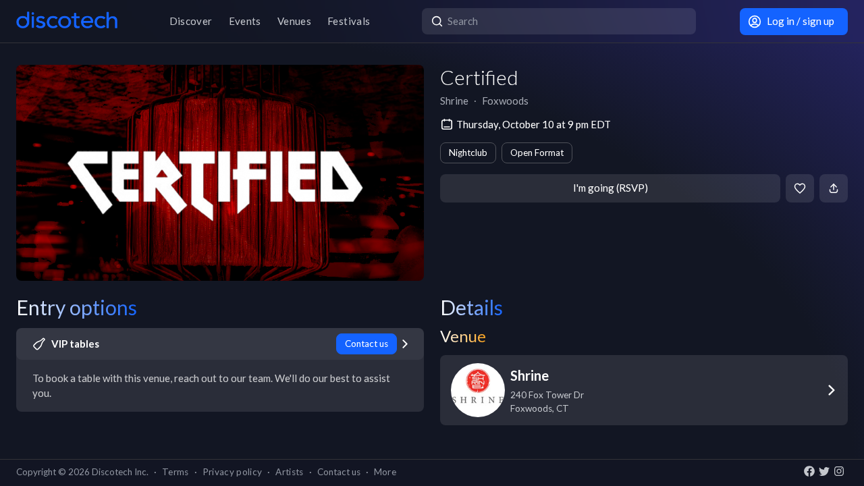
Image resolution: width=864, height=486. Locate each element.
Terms (175, 471)
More (385, 471)
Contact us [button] (338, 471)
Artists (289, 471)
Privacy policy (232, 471)
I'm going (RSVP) (610, 188)
